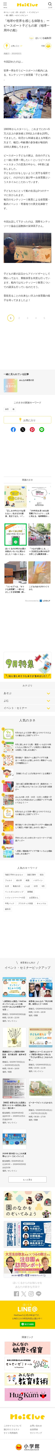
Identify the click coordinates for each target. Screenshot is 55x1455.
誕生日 (8, 909)
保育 (7, 409)
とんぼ (27, 886)
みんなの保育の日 (26, 380)
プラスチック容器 (25, 903)
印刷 (43, 46)
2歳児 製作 (31, 875)
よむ (6, 700)
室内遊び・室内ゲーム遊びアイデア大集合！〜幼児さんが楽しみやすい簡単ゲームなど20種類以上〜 (33, 760)
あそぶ (7, 693)
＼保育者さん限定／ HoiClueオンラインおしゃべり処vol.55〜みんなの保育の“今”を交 (14, 1005)
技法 (42, 875)
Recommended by (32, 601)
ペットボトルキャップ (14, 892)
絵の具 (19, 880)
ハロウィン (38, 880)
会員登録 (34, 1429)
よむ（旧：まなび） (18, 12)
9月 (43, 886)
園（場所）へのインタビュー (17, 15)
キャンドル (41, 903)
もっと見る (27, 1180)
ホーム (6, 12)
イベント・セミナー (15, 708)
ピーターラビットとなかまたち (41, 1104)
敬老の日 (16, 886)
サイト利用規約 (11, 1433)
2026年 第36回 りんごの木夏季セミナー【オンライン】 (14, 1154)
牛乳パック (9, 903)
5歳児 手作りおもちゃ (14, 875)
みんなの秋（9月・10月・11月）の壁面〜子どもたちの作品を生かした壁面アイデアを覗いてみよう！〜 (33, 800)
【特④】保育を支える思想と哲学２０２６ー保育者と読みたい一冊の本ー (14, 1105)
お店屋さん (33, 898)
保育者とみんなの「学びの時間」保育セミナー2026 (41, 1002)
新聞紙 (30, 892)
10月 (36, 886)
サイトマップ (36, 1433)
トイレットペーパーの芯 (15, 898)
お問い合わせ (36, 1426)
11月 (7, 886)
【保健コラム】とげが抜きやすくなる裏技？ (33, 773)
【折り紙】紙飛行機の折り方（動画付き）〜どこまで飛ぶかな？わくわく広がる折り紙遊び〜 (33, 786)
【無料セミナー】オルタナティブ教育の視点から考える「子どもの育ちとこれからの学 (41, 1056)
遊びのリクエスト (12, 1429)
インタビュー (34, 12)
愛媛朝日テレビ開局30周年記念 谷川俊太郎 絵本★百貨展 (14, 1054)
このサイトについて (13, 1426)
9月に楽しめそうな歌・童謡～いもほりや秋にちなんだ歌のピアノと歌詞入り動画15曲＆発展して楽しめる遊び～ (33, 747)
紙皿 (27, 880)
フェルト (8, 880)
